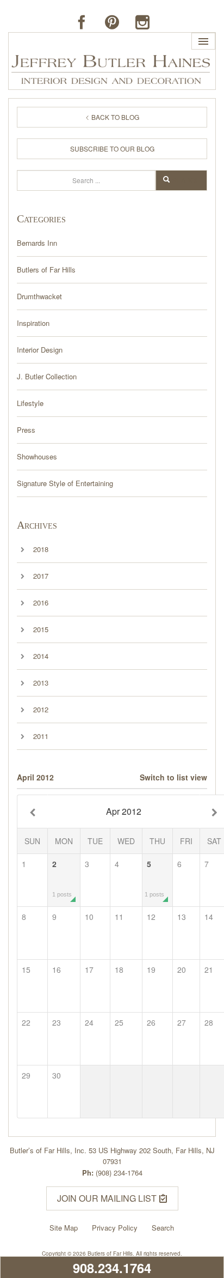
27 (181, 1022)
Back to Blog (114, 117)
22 (26, 1022)
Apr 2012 (123, 811)
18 (119, 969)
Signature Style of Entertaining (65, 483)
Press (26, 430)
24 (89, 1022)
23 (56, 1022)
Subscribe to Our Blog (112, 148)
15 (26, 969)
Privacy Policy (115, 1227)
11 (119, 916)
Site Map (63, 1227)
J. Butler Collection (47, 376)
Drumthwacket (39, 296)
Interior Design (40, 349)
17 (89, 969)
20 (181, 969)
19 (151, 969)
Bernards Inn (37, 243)
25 (119, 1022)
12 (151, 916)
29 (26, 1075)
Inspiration (33, 323)
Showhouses (37, 456)
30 (56, 1075)
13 (181, 916)
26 (151, 1022)
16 (56, 969)
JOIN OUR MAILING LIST (108, 1198)
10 (89, 916)
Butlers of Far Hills (46, 269)
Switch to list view (173, 777)
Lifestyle (30, 403)
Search (186, 180)
